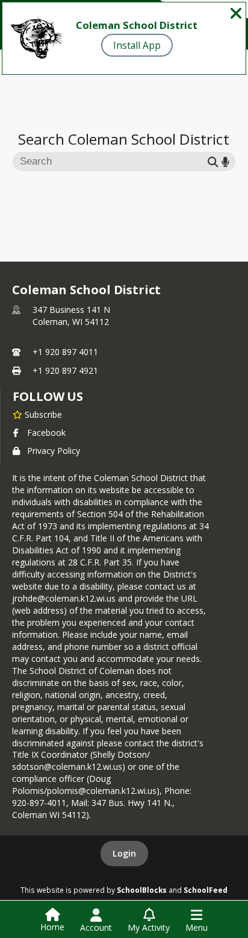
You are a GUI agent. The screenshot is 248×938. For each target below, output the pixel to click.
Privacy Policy (53, 450)
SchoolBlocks (142, 890)
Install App (137, 45)
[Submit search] (213, 161)
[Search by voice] (225, 161)
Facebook (46, 432)
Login (124, 853)
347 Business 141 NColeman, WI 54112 (71, 315)
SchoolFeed (206, 890)
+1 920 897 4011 (65, 351)
